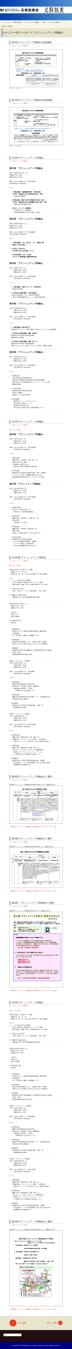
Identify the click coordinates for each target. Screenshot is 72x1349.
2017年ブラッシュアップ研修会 (27, 421)
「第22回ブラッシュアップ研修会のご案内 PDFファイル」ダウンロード (32, 990)
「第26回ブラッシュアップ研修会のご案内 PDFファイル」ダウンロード (32, 826)
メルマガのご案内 (54, 22)
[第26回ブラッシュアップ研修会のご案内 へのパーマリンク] (10, 780)
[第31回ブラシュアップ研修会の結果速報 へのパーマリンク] (10, 45)
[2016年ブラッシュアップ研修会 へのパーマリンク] (10, 1006)
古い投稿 (19, 1323)
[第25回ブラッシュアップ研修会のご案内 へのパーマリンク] (10, 842)
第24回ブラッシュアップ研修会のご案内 (32, 1221)
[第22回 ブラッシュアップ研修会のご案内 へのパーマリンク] (10, 906)
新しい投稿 (54, 1323)
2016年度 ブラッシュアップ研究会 (29, 557)
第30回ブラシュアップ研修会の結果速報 (32, 100)
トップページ (6, 22)
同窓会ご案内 (17, 22)
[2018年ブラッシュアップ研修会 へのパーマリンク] (10, 161)
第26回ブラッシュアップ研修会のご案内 (32, 776)
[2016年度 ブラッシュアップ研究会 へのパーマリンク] (10, 561)
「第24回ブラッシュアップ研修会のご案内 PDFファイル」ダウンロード (32, 1309)
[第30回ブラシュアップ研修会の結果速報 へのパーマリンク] (10, 103)
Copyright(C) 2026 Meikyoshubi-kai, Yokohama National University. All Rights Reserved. (36, 1345)
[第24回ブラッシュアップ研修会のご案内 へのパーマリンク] (10, 1225)
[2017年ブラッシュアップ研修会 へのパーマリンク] (10, 425)
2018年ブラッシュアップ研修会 (27, 158)
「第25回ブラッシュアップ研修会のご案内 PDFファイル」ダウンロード (32, 891)
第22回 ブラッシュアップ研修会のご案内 (33, 903)
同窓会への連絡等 (7, 26)
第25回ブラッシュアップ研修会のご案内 (32, 838)
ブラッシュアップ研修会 (32, 22)
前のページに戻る (15, 88)
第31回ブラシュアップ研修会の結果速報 (32, 42)
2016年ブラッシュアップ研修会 (27, 1002)
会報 (44, 22)
